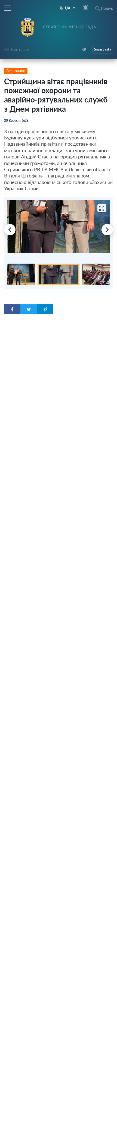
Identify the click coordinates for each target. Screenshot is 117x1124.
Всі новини (15, 70)
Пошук (107, 8)
